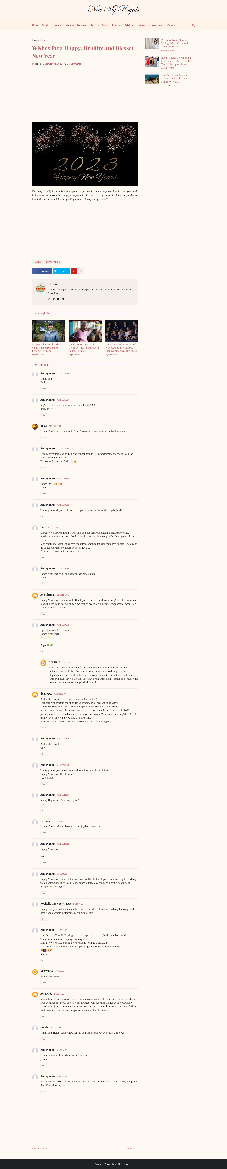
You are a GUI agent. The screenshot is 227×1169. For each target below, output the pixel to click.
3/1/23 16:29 (62, 1050)
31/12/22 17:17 (63, 400)
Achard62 (54, 662)
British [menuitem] (45, 25)
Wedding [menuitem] (70, 25)
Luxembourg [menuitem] (156, 25)
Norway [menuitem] (141, 25)
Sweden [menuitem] (57, 25)
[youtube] (58, 299)
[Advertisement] (85, 93)
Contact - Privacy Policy (106, 1164)
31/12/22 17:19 (55, 426)
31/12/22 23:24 (63, 844)
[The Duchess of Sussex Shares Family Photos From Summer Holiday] (152, 79)
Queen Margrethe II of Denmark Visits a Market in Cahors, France (84, 347)
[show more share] (81, 271)
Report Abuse (125, 1164)
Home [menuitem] (35, 25)
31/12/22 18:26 (63, 448)
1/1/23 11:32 (62, 930)
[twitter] (53, 299)
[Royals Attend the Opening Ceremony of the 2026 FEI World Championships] (152, 61)
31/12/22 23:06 (57, 821)
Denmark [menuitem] (81, 25)
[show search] (191, 25)
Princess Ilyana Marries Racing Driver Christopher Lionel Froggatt (176, 43)
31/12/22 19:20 (53, 527)
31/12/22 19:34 (63, 568)
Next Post (132, 1148)
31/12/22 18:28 (63, 479)
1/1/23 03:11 (62, 874)
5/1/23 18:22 (67, 662)
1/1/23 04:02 (78, 904)
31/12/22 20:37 (60, 694)
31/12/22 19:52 (63, 625)
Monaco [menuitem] (116, 25)
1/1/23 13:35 (56, 1027)
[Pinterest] (74, 271)
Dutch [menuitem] (94, 25)
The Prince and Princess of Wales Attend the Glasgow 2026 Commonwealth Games (121, 347)
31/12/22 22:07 (63, 739)
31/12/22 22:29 (63, 795)
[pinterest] (63, 299)
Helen (52, 284)
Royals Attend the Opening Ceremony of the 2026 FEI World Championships (176, 61)
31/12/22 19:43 (63, 595)
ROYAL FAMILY (53, 262)
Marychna (46, 971)
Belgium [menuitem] (129, 25)
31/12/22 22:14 (63, 765)
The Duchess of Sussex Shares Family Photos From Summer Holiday (176, 78)
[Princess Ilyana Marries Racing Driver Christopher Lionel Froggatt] (152, 43)
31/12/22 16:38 (63, 373)
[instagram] (49, 299)
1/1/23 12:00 (59, 994)
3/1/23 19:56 (62, 1076)
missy (43, 425)
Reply (44, 389)
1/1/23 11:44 (59, 971)
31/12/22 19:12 (63, 505)
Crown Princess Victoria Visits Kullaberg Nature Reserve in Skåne (45, 347)
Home (34, 40)
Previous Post (40, 1148)
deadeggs (46, 693)
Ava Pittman (47, 594)
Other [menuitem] (170, 25)
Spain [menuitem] (104, 25)
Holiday (42, 40)
